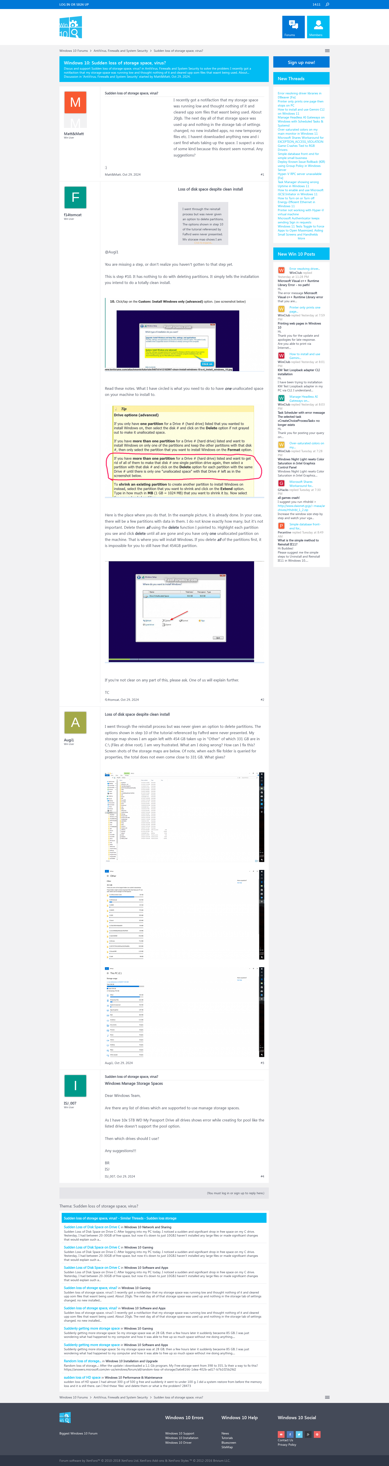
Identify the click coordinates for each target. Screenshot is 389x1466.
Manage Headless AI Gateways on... (303, 398)
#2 (262, 700)
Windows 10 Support (179, 1433)
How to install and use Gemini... (304, 356)
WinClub (295, 272)
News (225, 1433)
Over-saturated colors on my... (306, 445)
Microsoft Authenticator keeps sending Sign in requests (298, 220)
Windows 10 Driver (178, 1442)
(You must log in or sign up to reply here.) (235, 1193)
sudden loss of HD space (82, 1377)
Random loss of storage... (82, 1361)
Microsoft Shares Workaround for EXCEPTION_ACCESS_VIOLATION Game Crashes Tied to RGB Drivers (301, 143)
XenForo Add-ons (152, 1460)
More (301, 238)
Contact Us (285, 1440)
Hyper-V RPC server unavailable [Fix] (299, 176)
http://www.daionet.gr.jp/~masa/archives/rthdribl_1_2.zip (301, 508)
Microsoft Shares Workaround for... (301, 483)
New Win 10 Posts (296, 253)
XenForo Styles (178, 1460)
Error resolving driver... (304, 268)
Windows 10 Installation (181, 1438)
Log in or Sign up (74, 4)
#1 (262, 174)
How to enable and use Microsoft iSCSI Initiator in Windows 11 (300, 192)
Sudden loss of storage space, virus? (90, 1287)
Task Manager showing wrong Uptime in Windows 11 (298, 184)
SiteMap (227, 1447)
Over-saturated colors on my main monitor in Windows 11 (298, 131)
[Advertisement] (138, 125)
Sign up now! (301, 62)
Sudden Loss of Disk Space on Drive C (92, 1227)
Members (315, 35)
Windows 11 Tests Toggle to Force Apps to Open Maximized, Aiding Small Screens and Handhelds (301, 230)
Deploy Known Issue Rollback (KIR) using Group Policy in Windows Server (301, 165)
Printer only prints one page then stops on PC (300, 103)
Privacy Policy (287, 1444)
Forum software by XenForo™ (99, 1460)
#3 (262, 1063)
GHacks (283, 490)
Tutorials (227, 1438)
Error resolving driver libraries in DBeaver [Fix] (299, 95)
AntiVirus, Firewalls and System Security (110, 76)
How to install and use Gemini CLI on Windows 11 (301, 111)
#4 (262, 1176)
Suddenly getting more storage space (92, 1328)
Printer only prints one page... (304, 309)
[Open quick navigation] (327, 50)
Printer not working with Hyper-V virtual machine (301, 212)
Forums (290, 35)
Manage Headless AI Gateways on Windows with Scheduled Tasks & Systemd (301, 121)
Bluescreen (229, 1442)
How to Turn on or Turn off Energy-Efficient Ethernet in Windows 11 (296, 202)
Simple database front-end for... (305, 526)
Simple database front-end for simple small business (298, 156)
